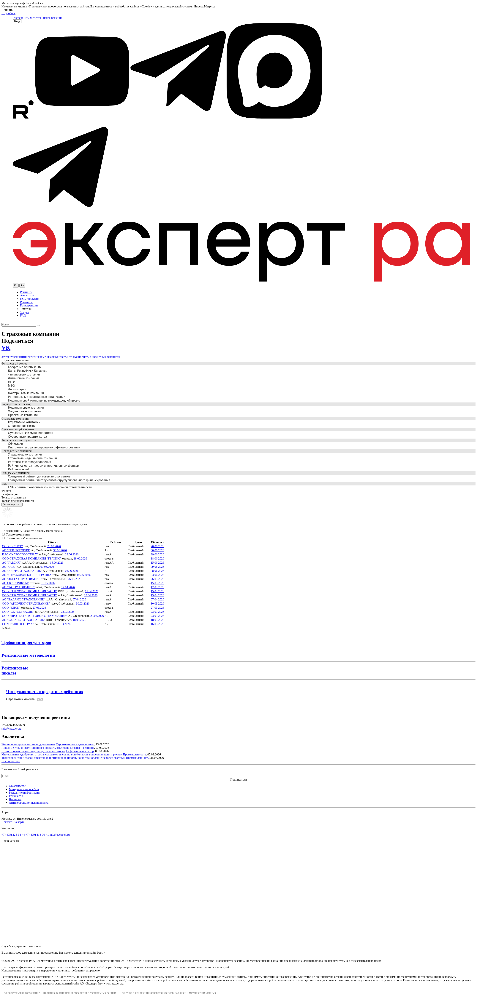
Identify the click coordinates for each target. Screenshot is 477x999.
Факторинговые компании (26, 393)
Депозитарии (17, 389)
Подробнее (8, 13)
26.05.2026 (74, 579)
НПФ (11, 381)
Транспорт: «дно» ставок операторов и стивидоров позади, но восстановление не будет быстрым (63, 757)
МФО (11, 385)
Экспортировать (12, 504)
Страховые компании (24, 422)
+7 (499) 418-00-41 (37, 834)
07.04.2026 (79, 599)
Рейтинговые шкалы (42, 356)
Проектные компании (23, 415)
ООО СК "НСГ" (12, 546)
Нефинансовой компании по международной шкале (44, 400)
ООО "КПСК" (11, 607)
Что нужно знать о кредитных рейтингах (94, 356)
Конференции (29, 305)
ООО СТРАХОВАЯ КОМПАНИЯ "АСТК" (29, 591)
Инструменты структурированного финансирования (44, 447)
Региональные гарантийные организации (36, 396)
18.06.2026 (80, 558)
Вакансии (15, 799)
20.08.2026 (54, 546)
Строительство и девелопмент (75, 744)
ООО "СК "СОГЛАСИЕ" (18, 611)
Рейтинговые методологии (28, 655)
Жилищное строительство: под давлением (28, 744)
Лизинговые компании (23, 378)
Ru (22, 285)
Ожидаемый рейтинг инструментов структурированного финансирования (59, 480)
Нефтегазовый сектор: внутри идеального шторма (33, 751)
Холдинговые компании (24, 411)
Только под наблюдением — (24, 538)
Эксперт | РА (21, 17)
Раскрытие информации (24, 792)
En (15, 285)
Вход (17, 21)
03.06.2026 (84, 574)
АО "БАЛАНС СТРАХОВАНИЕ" (23, 599)
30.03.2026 (82, 603)
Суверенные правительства (27, 436)
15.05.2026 (48, 583)
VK (5, 347)
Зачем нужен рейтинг (15, 356)
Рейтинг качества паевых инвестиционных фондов (43, 465)
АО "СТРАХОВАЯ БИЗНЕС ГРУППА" (27, 574)
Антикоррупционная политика (28, 802)
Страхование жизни (22, 425)
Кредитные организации (25, 367)
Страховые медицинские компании (32, 458)
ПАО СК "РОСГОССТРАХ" (20, 554)
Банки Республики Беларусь (27, 370)
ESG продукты (29, 298)
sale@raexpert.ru (11, 728)
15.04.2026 (91, 591)
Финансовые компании (24, 374)
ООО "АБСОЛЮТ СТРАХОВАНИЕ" (26, 603)
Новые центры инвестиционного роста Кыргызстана (35, 747)
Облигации (15, 443)
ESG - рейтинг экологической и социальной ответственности (50, 487)
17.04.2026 (68, 587)
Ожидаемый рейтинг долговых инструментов (39, 476)
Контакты (61, 356)
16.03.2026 (63, 624)
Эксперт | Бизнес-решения (45, 17)
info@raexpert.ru (60, 834)
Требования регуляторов (26, 642)
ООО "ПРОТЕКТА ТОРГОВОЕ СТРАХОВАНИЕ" (34, 615)
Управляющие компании (25, 454)
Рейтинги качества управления (29, 461)
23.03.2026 (67, 611)
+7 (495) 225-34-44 (13, 834)
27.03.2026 (39, 607)
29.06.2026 (71, 554)
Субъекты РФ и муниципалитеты (30, 432)
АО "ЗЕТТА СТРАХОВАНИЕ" (22, 579)
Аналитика (27, 295)
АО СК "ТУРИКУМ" (15, 583)
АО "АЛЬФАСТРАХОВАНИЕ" (22, 570)
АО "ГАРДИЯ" (11, 562)
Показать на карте (12, 822)
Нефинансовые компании (26, 407)
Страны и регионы (82, 747)
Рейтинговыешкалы (14, 670)
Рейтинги (26, 292)
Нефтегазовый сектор (80, 751)
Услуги (24, 312)
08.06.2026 (71, 570)
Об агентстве (17, 785)
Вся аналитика (10, 761)
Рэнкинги (26, 302)
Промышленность (134, 754)
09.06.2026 (47, 566)
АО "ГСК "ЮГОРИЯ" (16, 550)
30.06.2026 (60, 550)
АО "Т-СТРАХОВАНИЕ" (18, 587)
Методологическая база (24, 789)
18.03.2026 (79, 619)
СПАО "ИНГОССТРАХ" (18, 624)
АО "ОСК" (9, 566)
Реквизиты (16, 795)
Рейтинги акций (18, 469)
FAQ (23, 315)
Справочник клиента (20, 699)
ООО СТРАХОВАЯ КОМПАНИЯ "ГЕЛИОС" (31, 558)
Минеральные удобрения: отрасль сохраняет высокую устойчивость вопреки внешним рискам (61, 754)
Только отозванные (18, 534)
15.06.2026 (56, 562)
